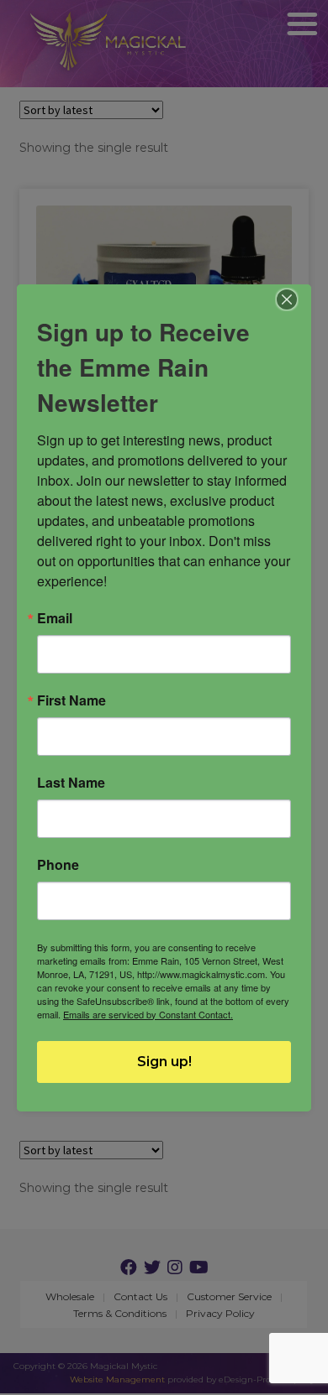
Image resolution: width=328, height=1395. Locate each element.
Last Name (71, 782)
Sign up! (164, 1062)
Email (54, 618)
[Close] (287, 299)
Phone (58, 865)
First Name (71, 700)
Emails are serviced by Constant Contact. (148, 1014)
